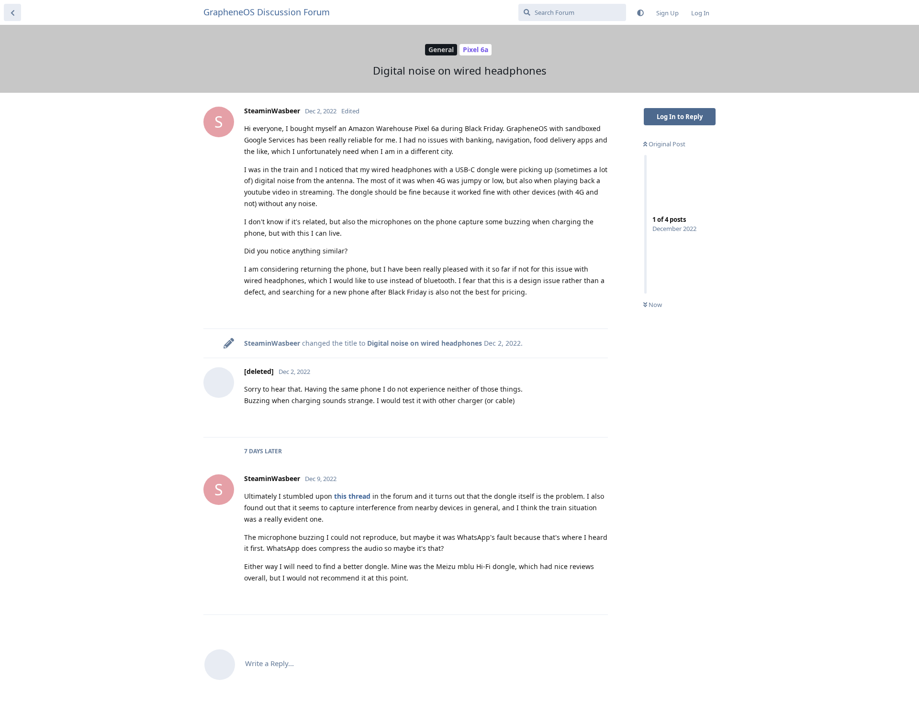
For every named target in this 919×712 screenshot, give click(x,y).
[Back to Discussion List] (12, 12)
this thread (352, 496)
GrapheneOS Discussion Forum (266, 12)
